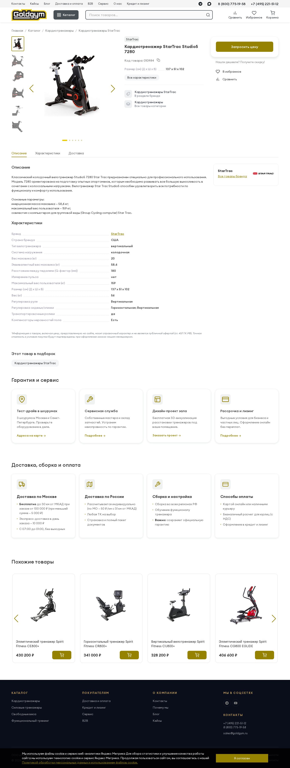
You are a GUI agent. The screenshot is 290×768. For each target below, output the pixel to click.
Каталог (69, 15)
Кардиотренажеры (59, 30)
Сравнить (229, 79)
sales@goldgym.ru (235, 733)
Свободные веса (23, 714)
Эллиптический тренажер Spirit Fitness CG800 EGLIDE (243, 644)
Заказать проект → (166, 435)
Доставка (76, 153)
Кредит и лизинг (138, 3)
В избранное (231, 71)
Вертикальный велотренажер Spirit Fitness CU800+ (178, 644)
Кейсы (34, 3)
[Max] (209, 3)
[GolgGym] (29, 15)
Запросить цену (244, 47)
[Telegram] (200, 3)
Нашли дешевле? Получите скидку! (240, 62)
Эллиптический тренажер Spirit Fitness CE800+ (40, 644)
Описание (19, 153)
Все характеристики (141, 77)
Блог (47, 3)
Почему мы (160, 707)
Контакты (18, 3)
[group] (72, 85)
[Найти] (208, 15)
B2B (90, 3)
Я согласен (242, 758)
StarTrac (132, 39)
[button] (113, 88)
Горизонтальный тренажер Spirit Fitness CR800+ (108, 644)
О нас (118, 3)
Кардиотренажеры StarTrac (99, 30)
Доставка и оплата (69, 3)
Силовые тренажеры (26, 707)
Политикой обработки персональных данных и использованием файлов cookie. (80, 762)
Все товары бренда (232, 176)
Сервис (103, 3)
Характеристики (47, 153)
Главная (17, 30)
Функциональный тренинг (30, 721)
